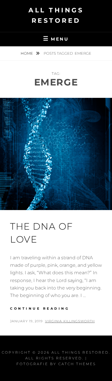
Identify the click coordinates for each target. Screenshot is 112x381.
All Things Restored (80, 352)
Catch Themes (77, 364)
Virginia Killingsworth (70, 321)
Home (27, 53)
